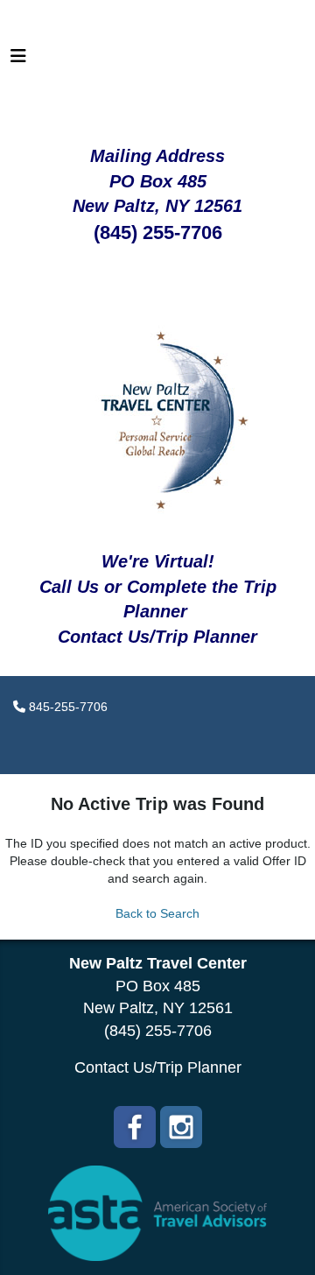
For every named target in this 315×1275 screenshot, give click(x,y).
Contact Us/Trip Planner (158, 1067)
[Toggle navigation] (18, 60)
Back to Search (158, 913)
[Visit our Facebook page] (135, 1127)
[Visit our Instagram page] (181, 1127)
